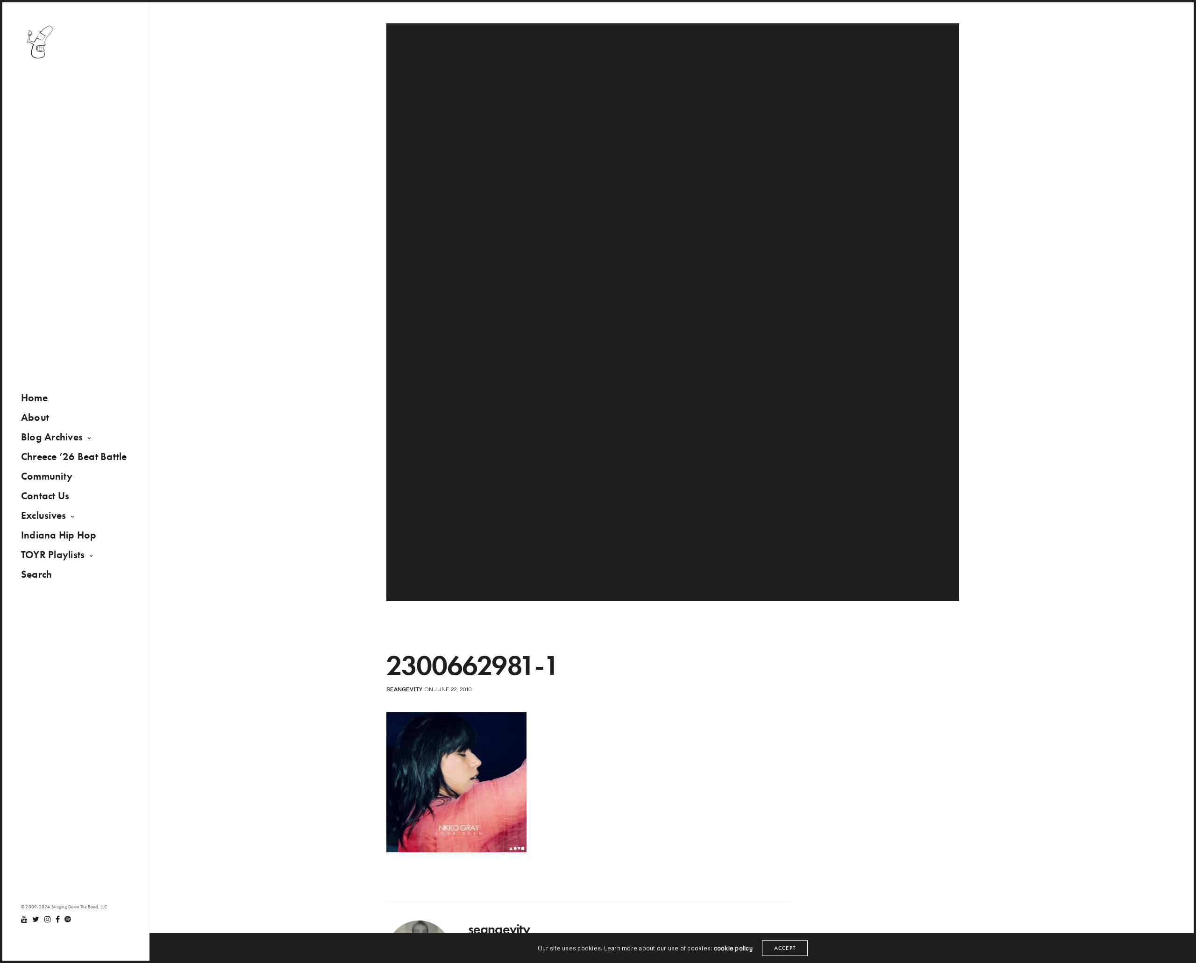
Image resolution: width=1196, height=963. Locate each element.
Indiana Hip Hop (59, 535)
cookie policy (733, 948)
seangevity (404, 689)
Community (46, 476)
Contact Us (45, 496)
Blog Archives (52, 437)
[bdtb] (39, 42)
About (35, 417)
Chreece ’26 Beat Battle (74, 456)
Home (34, 397)
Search (36, 574)
